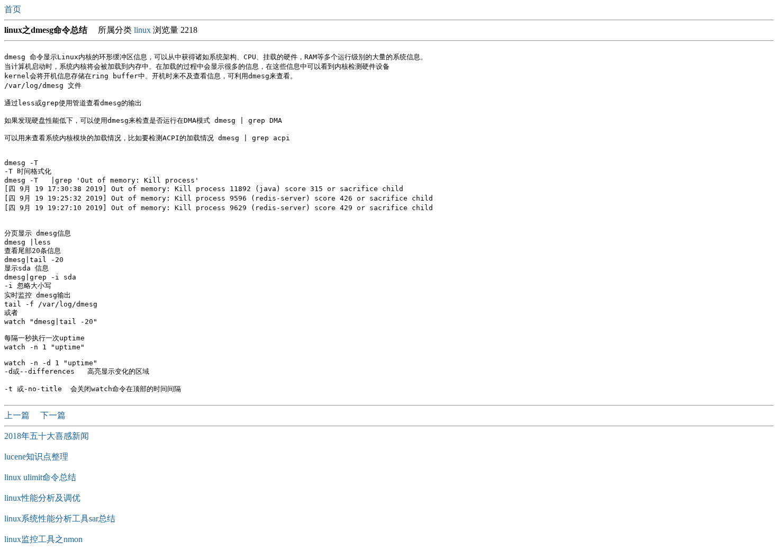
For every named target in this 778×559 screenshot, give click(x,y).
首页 (13, 9)
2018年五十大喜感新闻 (46, 435)
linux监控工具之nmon (43, 539)
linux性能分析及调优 (42, 497)
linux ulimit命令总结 (40, 477)
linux (142, 29)
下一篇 (53, 415)
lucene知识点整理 (36, 456)
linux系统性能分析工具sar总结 (59, 518)
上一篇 (18, 415)
